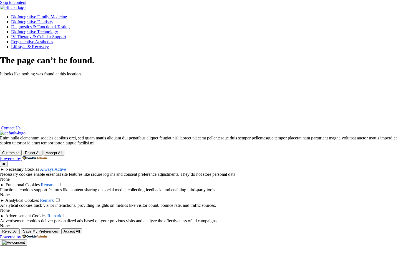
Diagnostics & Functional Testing (40, 26)
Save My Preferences (40, 231)
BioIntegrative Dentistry (32, 21)
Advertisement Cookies (25, 215)
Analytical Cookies (22, 200)
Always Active (53, 169)
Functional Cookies (23, 184)
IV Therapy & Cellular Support (38, 36)
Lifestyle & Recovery (30, 46)
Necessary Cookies (22, 169)
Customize (10, 153)
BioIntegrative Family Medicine (39, 16)
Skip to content (13, 2)
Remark (48, 184)
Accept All (54, 153)
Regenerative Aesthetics (32, 41)
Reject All (32, 153)
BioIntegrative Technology (34, 31)
